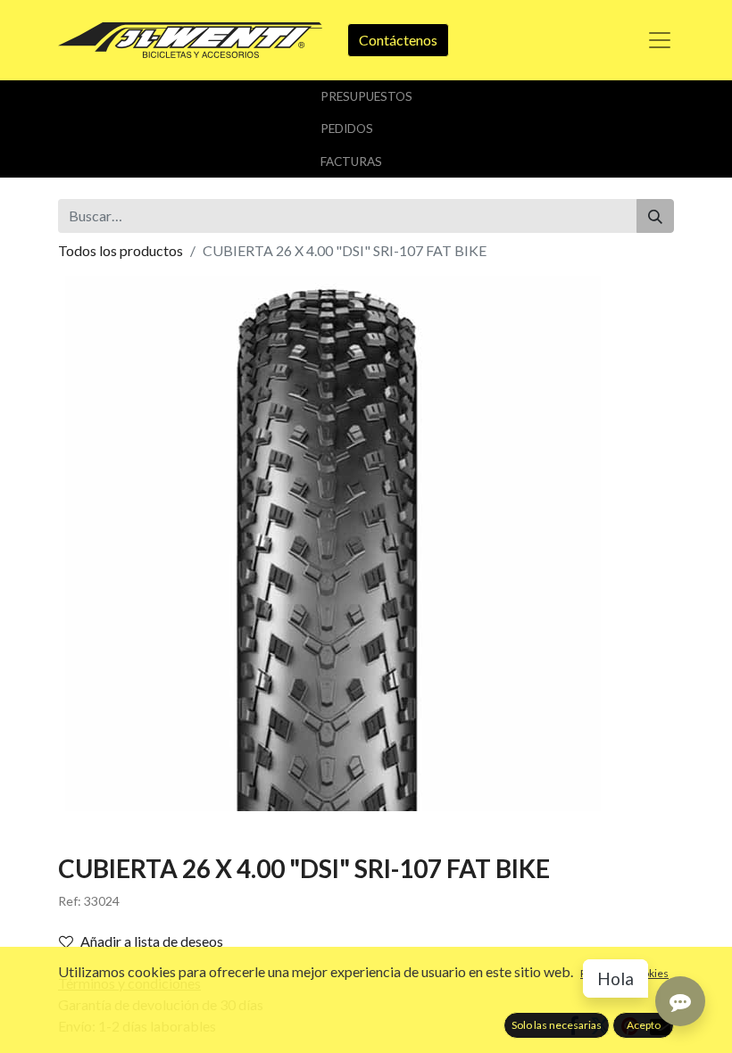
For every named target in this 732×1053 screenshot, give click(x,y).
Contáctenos (398, 39)
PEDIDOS (346, 128)
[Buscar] (655, 216)
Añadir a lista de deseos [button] (151, 941)
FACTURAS (351, 161)
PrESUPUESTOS (366, 96)
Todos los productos (120, 250)
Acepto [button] (644, 1025)
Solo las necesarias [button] (557, 1025)
